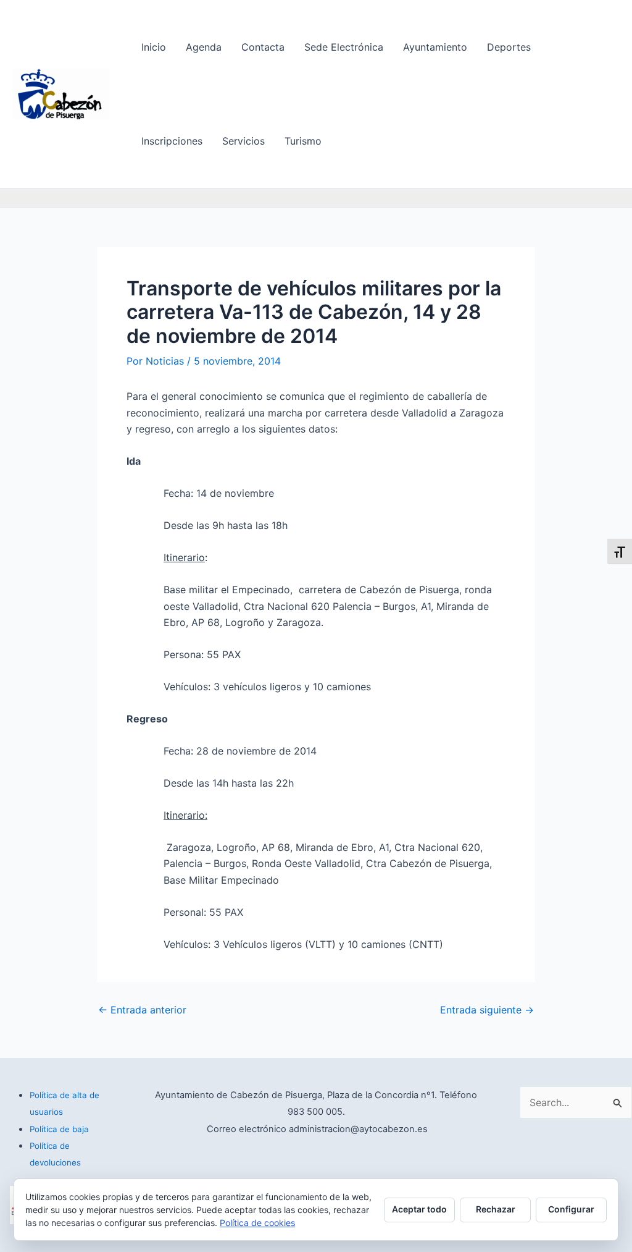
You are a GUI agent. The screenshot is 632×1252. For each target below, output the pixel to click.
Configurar (571, 1209)
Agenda (204, 47)
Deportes (509, 47)
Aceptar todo (419, 1209)
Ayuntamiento (435, 47)
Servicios (243, 141)
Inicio (153, 47)
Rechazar (495, 1209)
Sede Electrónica (343, 47)
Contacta (263, 47)
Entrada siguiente (487, 1010)
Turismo (303, 141)
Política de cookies (257, 1222)
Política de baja (59, 1129)
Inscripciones (171, 141)
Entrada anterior (142, 1010)
